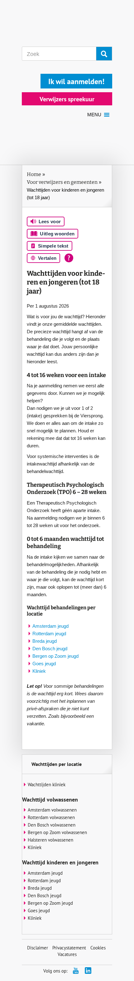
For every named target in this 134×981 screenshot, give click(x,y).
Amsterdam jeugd (50, 626)
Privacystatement (69, 948)
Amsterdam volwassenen (52, 810)
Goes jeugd (44, 663)
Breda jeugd (44, 641)
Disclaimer (37, 948)
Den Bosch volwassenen (51, 825)
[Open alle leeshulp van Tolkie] (69, 258)
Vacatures (67, 954)
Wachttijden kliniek (46, 784)
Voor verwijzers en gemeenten (62, 182)
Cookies (98, 948)
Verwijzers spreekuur (67, 99)
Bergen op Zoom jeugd (55, 656)
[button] (94, 114)
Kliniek (39, 671)
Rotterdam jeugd (49, 633)
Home (34, 174)
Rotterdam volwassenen (51, 817)
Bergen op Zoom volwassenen (57, 832)
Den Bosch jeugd (49, 648)
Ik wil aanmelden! (76, 81)
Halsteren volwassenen (50, 840)
